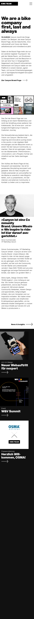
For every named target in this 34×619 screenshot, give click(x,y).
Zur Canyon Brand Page (11, 80)
